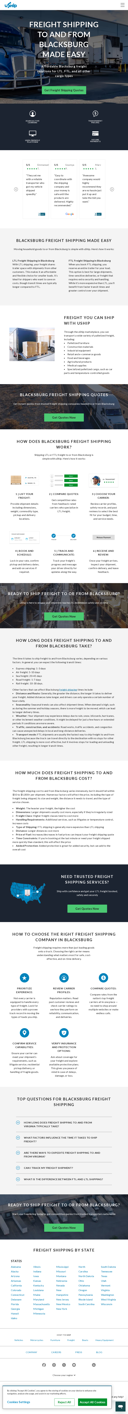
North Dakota (86, 1276)
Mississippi (62, 1266)
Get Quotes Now (64, 417)
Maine (36, 1294)
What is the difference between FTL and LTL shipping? (63, 1179)
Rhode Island (86, 1299)
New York (61, 1308)
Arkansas (16, 1280)
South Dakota (108, 1266)
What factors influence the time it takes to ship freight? (60, 1139)
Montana (61, 1276)
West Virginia (108, 1299)
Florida (15, 1304)
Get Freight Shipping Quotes (64, 90)
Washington (107, 1294)
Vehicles (18, 1340)
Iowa (36, 1276)
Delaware (16, 1299)
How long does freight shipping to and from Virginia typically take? (58, 1124)
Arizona (15, 1276)
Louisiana (38, 1290)
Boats (85, 1340)
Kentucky (38, 1285)
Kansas (37, 1280)
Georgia (15, 1308)
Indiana (37, 1271)
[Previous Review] (16, 189)
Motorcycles (36, 1340)
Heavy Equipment (105, 1340)
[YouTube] (74, 1365)
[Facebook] (44, 1365)
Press (78, 1352)
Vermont (106, 1285)
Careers (56, 1352)
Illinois (36, 1266)
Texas (104, 1276)
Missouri (61, 1271)
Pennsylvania (86, 1294)
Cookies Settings (18, 1402)
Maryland (38, 1299)
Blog (99, 1352)
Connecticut (17, 1294)
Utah (103, 1280)
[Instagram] (54, 1365)
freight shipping (68, 689)
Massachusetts (41, 1304)
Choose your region (63, 1375)
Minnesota (39, 1313)
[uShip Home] (11, 5)
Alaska (14, 1271)
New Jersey (62, 1299)
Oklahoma (84, 1285)
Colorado (16, 1290)
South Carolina (86, 1304)
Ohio (81, 1280)
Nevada (60, 1285)
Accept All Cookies (92, 1402)
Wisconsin (106, 1304)
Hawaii (15, 1313)
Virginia (105, 1290)
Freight (71, 1340)
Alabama (16, 1266)
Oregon (83, 1290)
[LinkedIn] (94, 1365)
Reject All (64, 1402)
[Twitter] (64, 1365)
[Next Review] (112, 189)
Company (31, 1352)
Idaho (14, 1318)
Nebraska (61, 1280)
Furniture (55, 1340)
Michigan (38, 1308)
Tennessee (106, 1271)
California (16, 1285)
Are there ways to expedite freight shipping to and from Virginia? (62, 1154)
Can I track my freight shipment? (48, 1167)
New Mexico (63, 1304)
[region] (57, 1397)
